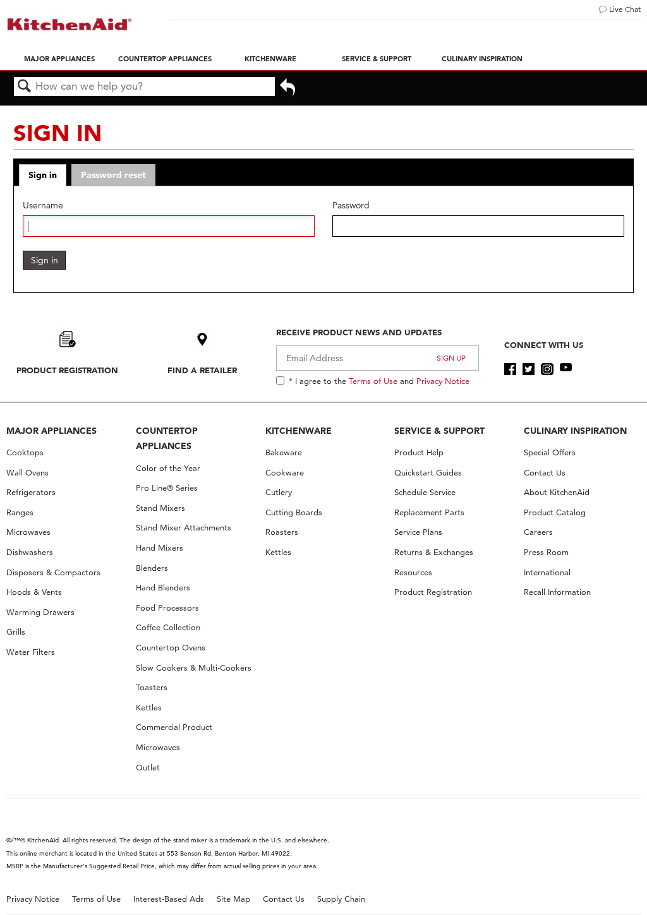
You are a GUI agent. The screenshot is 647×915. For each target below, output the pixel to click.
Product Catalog (555, 512)
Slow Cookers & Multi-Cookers (193, 668)
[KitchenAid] (69, 24)
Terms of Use (373, 381)
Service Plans (418, 532)
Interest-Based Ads (168, 899)
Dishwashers (29, 552)
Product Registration (67, 370)
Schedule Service (425, 492)
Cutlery (278, 492)
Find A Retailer (202, 370)
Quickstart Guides (428, 472)
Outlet (148, 767)
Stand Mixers (160, 508)
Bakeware (283, 452)
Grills (15, 632)
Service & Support (376, 58)
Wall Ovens (27, 472)
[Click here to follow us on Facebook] (510, 369)
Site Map (233, 899)
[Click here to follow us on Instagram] (547, 369)
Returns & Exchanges (433, 552)
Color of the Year (168, 468)
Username (43, 205)
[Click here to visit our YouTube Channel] (566, 369)
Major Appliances (59, 58)
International (547, 572)
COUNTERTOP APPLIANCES (167, 438)
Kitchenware (270, 58)
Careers (538, 532)
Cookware (284, 472)
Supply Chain (341, 899)
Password (351, 205)
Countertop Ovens (170, 647)
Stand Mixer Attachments (183, 527)
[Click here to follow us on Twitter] (529, 369)
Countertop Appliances (165, 58)
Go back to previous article (287, 92)
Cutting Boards (293, 512)
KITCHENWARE (298, 430)
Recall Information (557, 592)
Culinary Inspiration (482, 58)
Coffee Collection (168, 627)
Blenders (152, 568)
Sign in (42, 175)
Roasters (281, 532)
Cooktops (25, 452)
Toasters (151, 687)
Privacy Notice (442, 381)
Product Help (419, 452)
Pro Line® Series (167, 488)
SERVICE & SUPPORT (439, 430)
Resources (413, 572)
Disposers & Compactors (53, 572)
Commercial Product (174, 727)
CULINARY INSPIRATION (575, 430)
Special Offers (550, 452)
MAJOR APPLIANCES (51, 430)
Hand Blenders (163, 587)
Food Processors (167, 608)
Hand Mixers (159, 548)
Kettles (149, 707)
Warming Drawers (40, 612)
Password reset (113, 175)
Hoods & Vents (34, 592)
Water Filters (30, 652)
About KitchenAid (557, 492)
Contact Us (544, 472)
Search (24, 87)
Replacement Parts (429, 512)
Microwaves (28, 532)
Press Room (546, 552)
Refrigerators (31, 492)
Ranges (19, 512)
